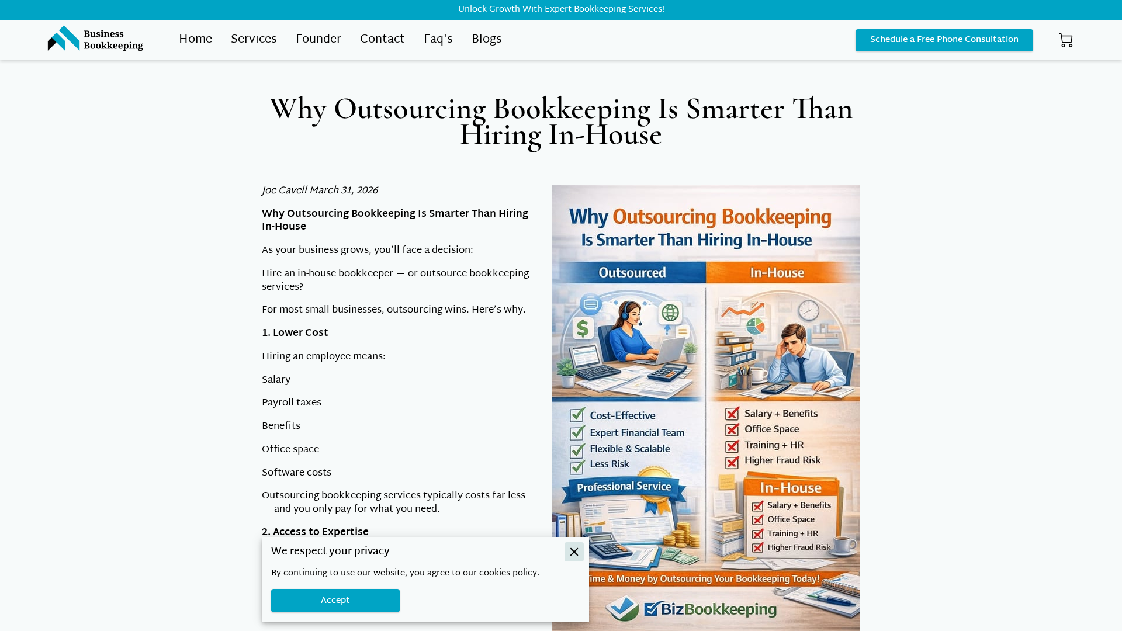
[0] (1066, 40)
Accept (335, 601)
